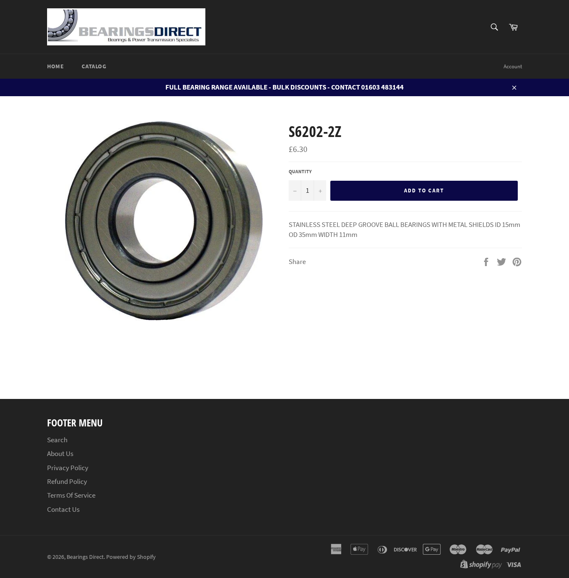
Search (57, 439)
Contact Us (63, 509)
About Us (60, 453)
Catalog (94, 66)
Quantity (300, 171)
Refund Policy (67, 481)
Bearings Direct (85, 557)
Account (513, 66)
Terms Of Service (71, 495)
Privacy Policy (67, 467)
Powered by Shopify (131, 557)
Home (55, 66)
